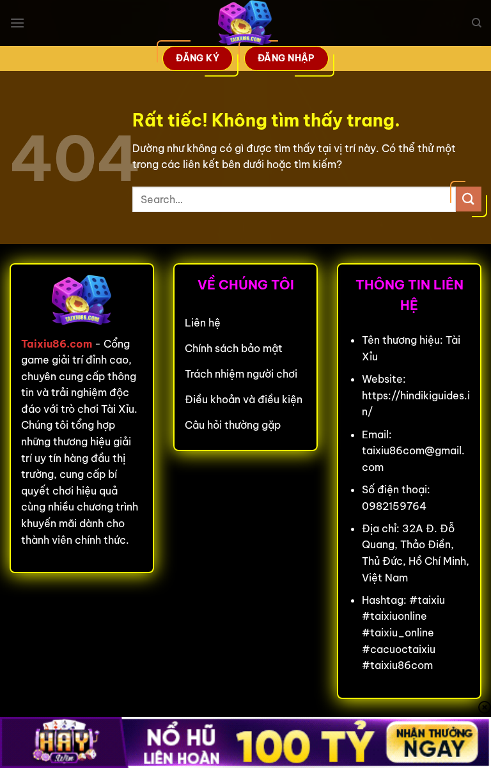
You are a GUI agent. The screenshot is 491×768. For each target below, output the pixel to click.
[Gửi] (468, 199)
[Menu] (17, 22)
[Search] (476, 23)
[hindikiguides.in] (245, 23)
